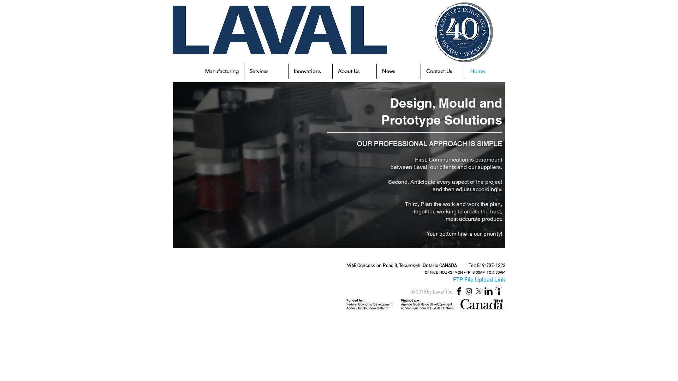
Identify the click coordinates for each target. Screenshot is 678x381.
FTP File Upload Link (479, 280)
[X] (479, 291)
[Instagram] (469, 291)
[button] (222, 71)
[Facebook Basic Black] (459, 291)
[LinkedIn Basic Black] (488, 291)
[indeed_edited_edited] (498, 291)
